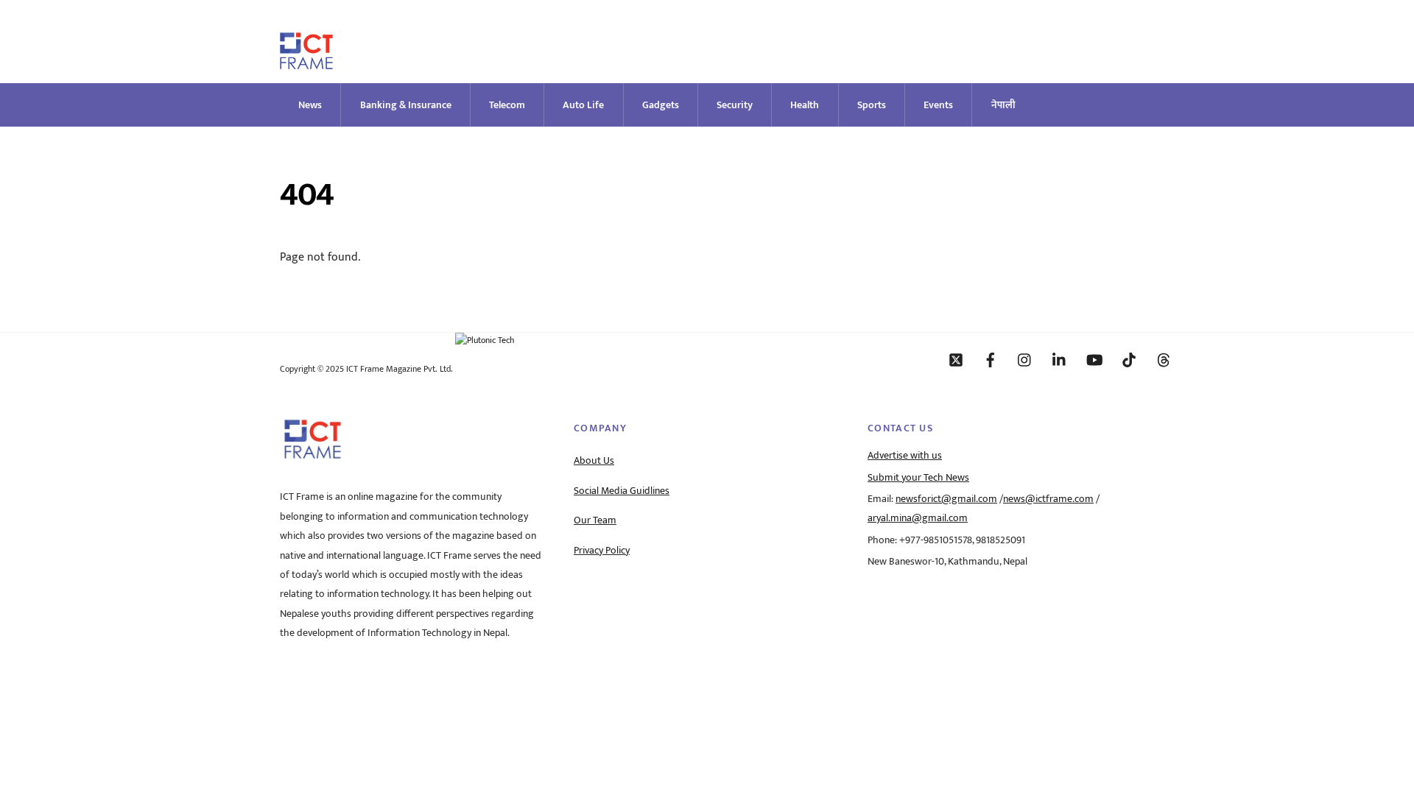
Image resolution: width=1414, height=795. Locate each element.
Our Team (595, 520)
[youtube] (1094, 359)
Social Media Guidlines (621, 491)
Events (938, 104)
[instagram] (1025, 359)
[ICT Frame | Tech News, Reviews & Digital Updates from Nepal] (306, 63)
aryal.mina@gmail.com (918, 518)
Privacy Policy (602, 550)
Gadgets (660, 104)
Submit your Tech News (918, 478)
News (310, 104)
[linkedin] (1059, 359)
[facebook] (990, 359)
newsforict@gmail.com (946, 499)
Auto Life (583, 104)
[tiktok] (1129, 359)
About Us (594, 461)
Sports (871, 104)
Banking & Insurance (405, 104)
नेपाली (1003, 104)
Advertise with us (905, 455)
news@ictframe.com (1048, 499)
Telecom (507, 104)
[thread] (1163, 359)
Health (804, 104)
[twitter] (956, 359)
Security (735, 104)
